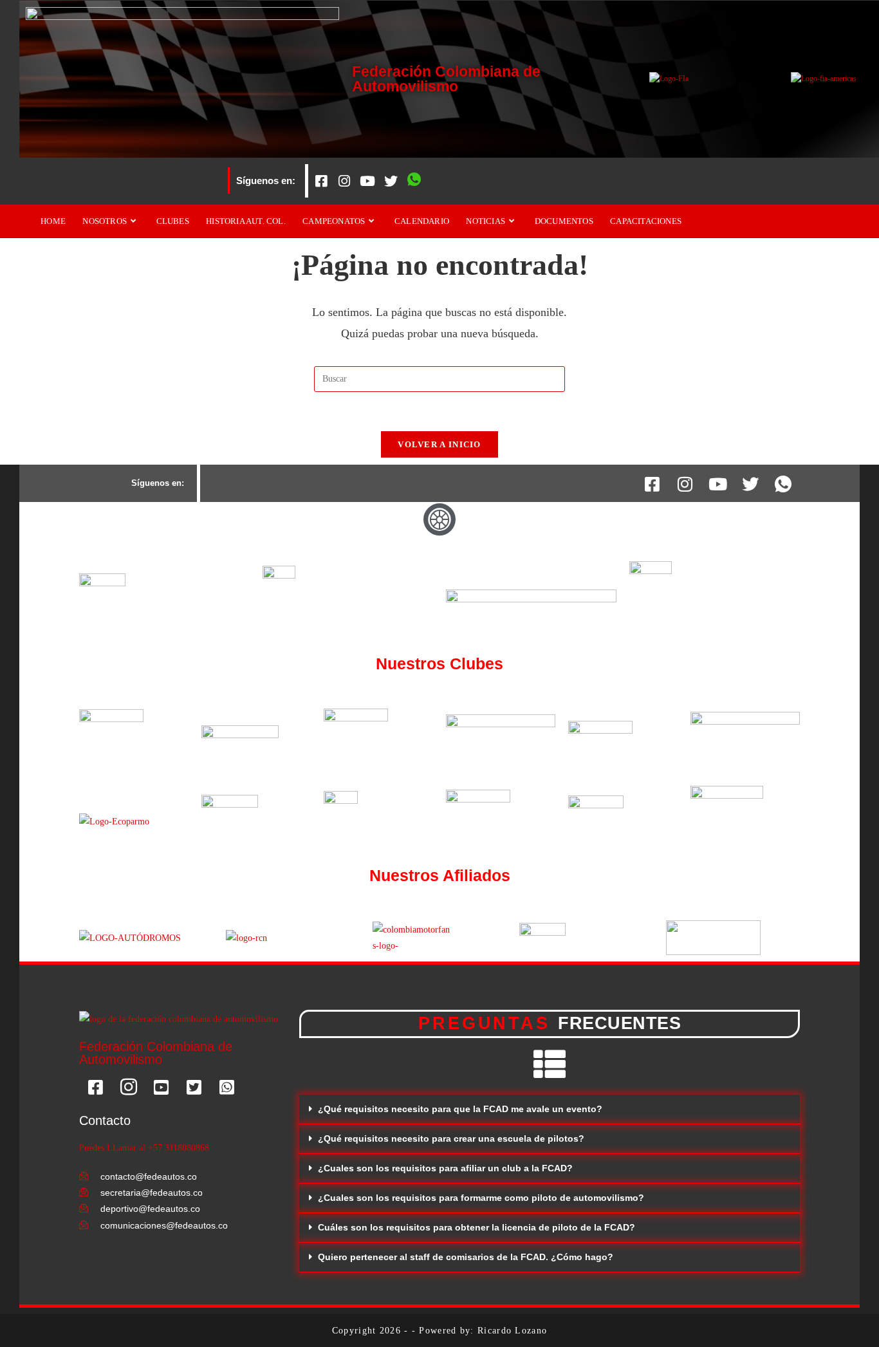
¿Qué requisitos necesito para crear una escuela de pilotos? (451, 1138)
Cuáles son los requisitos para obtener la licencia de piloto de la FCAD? (476, 1227)
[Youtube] (367, 180)
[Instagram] (344, 180)
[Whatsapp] (413, 180)
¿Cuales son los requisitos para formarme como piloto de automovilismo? (481, 1198)
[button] (549, 1109)
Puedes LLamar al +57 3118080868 (144, 1148)
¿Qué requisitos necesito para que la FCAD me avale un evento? (460, 1109)
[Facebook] (321, 180)
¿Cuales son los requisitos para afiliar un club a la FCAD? (445, 1168)
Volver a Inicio (439, 444)
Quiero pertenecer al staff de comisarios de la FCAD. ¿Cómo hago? (465, 1257)
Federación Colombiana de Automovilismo (446, 79)
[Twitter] (390, 180)
